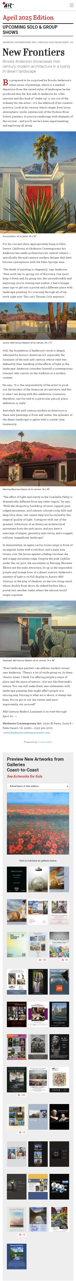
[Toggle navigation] (71, 5)
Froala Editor (45, 742)
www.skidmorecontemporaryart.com (26, 732)
